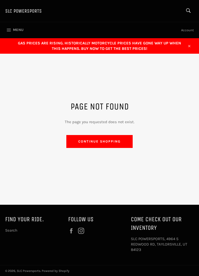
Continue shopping (99, 141)
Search (11, 230)
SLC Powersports (23, 11)
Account (187, 30)
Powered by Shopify (55, 271)
